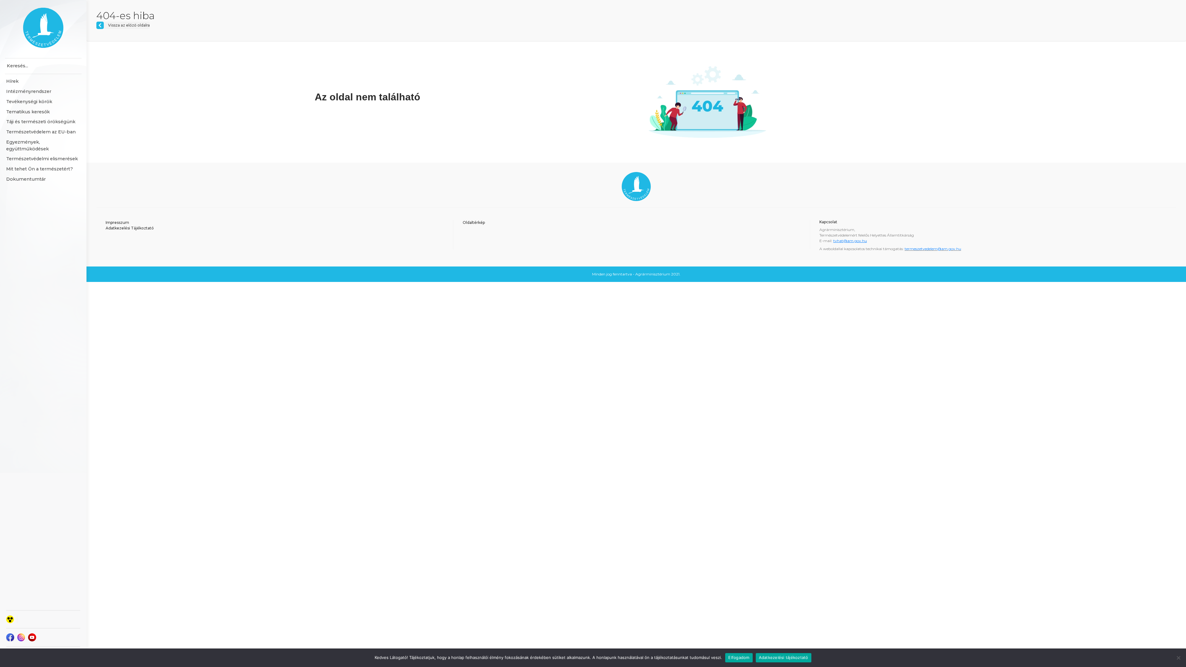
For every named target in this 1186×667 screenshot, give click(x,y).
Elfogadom (738, 657)
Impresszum (117, 222)
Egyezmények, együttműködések (27, 145)
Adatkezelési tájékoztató (783, 657)
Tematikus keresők (28, 112)
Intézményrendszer (28, 91)
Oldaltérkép (474, 222)
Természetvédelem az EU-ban (41, 132)
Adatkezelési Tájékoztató (130, 228)
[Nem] (1178, 658)
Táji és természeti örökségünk (40, 121)
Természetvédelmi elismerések (42, 159)
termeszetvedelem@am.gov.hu (933, 248)
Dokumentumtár (26, 179)
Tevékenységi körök (29, 101)
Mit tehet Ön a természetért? (39, 169)
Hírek (12, 81)
